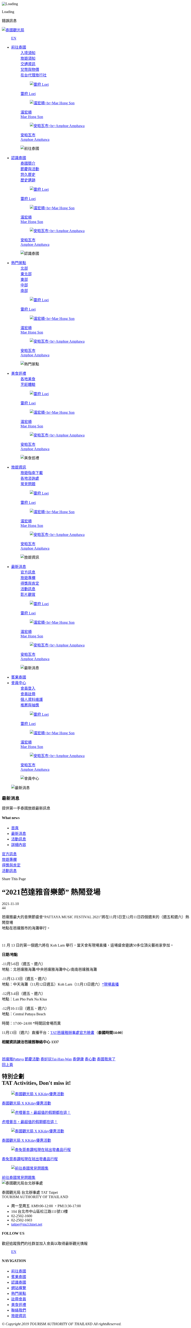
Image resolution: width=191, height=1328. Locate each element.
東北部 (26, 274)
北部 (24, 268)
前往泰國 (18, 1271)
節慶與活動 (29, 169)
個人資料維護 (31, 700)
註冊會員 (18, 1299)
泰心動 (90, 1059)
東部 (24, 280)
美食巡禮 (18, 1305)
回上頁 (7, 1065)
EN (13, 38)
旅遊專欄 (27, 578)
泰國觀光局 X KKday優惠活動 (26, 1103)
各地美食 (27, 379)
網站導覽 (18, 1288)
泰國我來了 (106, 1059)
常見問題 (27, 484)
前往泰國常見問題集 (18, 1178)
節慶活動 (32, 1059)
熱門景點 (18, 1293)
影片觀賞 (27, 595)
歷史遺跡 (27, 180)
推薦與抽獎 (29, 705)
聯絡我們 (18, 1310)
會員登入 (27, 688)
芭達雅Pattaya (13, 1059)
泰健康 (78, 1059)
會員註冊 (27, 694)
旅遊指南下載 (31, 473)
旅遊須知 (27, 58)
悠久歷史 (27, 175)
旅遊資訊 (18, 1316)
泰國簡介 (27, 163)
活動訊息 (27, 589)
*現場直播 (110, 984)
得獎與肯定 (29, 583)
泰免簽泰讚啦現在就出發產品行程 (30, 1159)
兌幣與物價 (29, 70)
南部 (24, 291)
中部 (24, 285)
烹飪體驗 (27, 385)
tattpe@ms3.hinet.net (26, 1224)
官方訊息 (27, 572)
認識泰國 (18, 1282)
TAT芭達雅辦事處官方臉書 (72, 1033)
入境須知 (27, 53)
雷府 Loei (28, 94)
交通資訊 (27, 64)
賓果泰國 (18, 1277)
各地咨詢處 (29, 478)
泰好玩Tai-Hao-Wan (56, 1059)
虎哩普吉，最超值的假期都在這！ (30, 1122)
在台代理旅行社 (33, 75)
